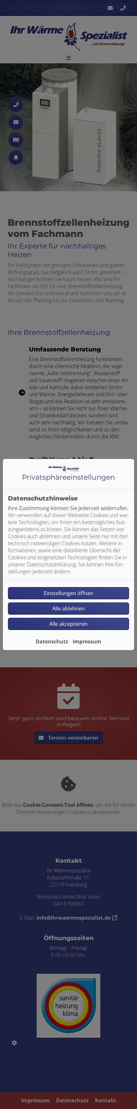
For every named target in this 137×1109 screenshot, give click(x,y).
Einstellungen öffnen (68, 593)
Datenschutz (52, 641)
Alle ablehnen (68, 608)
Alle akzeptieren (68, 623)
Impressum (87, 641)
